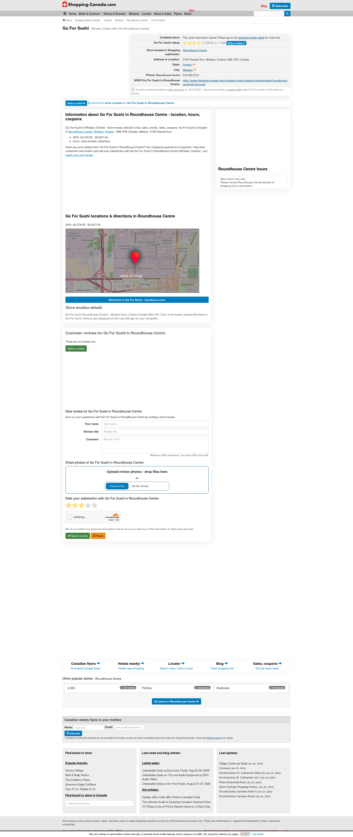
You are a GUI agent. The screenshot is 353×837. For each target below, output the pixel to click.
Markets (134, 14)
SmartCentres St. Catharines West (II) (250, 773)
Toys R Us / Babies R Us (80, 789)
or (137, 474)
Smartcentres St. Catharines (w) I (247, 777)
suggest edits (234, 89)
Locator (146, 14)
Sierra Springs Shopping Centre (246, 787)
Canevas (232, 768)
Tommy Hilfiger (74, 770)
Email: (109, 727)
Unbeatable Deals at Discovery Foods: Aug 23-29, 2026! (176, 770)
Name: (69, 727)
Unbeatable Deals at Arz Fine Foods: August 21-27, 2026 (176, 783)
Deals (187, 14)
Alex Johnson (176, 89)
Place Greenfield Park (240, 782)
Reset (99, 536)
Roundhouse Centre (195, 50)
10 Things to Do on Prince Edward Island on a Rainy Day (176, 806)
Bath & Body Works (77, 775)
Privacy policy (214, 737)
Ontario (109, 131)
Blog (264, 6)
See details (258, 834)
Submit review (79, 536)
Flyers (178, 14)
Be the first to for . (131, 103)
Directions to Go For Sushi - (137, 300)
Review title (91, 431)
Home (72, 14)
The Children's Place (77, 780)
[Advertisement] (93, 60)
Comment (92, 439)
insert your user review (79, 155)
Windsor (99, 131)
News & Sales (163, 14)
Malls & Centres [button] (89, 14)
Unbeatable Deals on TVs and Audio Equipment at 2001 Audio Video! (175, 777)
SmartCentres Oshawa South (244, 796)
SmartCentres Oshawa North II (245, 791)
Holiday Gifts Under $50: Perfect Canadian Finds (171, 797)
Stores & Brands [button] (114, 14)
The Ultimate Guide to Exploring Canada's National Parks (176, 802)
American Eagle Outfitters (80, 784)
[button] (65, 13)
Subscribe (281, 6)
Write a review (235, 43)
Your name (92, 424)
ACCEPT (245, 834)
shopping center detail (251, 37)
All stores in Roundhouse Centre (175, 701)
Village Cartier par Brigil (241, 763)
